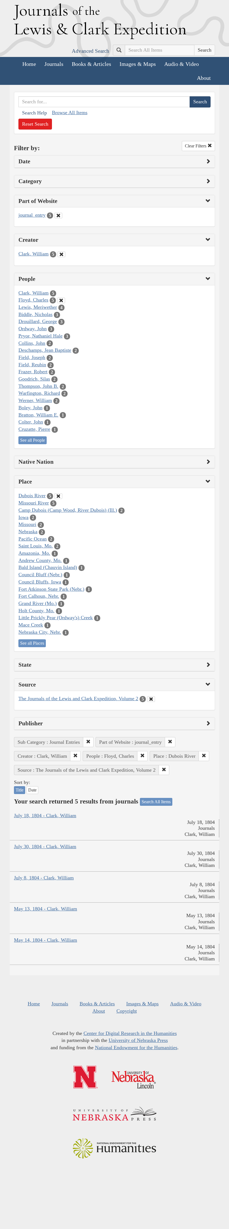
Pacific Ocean (32, 539)
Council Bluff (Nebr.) (40, 574)
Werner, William (35, 400)
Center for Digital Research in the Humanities (130, 1033)
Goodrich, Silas (34, 379)
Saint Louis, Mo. (35, 546)
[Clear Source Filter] (151, 699)
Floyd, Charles (33, 300)
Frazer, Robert (32, 371)
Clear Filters (196, 146)
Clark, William (33, 254)
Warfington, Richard (39, 393)
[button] (88, 742)
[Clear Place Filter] (58, 496)
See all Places (32, 643)
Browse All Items (69, 112)
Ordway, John (32, 328)
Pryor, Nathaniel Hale (40, 336)
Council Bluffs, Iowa (39, 582)
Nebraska (27, 531)
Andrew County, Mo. (40, 560)
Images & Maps (138, 64)
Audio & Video (181, 64)
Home (29, 64)
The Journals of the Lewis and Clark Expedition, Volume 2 (78, 698)
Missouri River (33, 503)
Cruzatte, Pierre (34, 429)
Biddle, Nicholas (35, 314)
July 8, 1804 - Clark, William (44, 878)
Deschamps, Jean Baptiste (44, 350)
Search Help (34, 113)
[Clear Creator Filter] (61, 254)
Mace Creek (30, 625)
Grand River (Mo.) (37, 603)
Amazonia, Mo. (34, 553)
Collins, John (31, 343)
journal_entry (32, 215)
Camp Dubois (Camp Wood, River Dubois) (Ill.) (67, 510)
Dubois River (32, 495)
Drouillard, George (37, 321)
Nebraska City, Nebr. (39, 632)
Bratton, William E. (38, 415)
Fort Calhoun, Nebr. (38, 596)
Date (32, 790)
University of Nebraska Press (138, 1040)
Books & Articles (91, 64)
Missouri (27, 524)
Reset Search (35, 124)
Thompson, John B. (38, 386)
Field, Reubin (32, 364)
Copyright (126, 1011)
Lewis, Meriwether (37, 307)
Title (19, 790)
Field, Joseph (31, 357)
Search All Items (156, 801)
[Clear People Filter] (61, 300)
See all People (32, 440)
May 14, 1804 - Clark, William (45, 940)
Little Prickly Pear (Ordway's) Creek (55, 617)
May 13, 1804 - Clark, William (45, 909)
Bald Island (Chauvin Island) (47, 567)
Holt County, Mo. (36, 610)
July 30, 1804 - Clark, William (45, 846)
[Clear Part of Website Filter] (58, 215)
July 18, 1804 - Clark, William (45, 815)
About (204, 78)
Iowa (23, 517)
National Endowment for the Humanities (136, 1047)
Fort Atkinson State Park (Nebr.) (51, 589)
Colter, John (30, 422)
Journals (53, 64)
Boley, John (30, 407)
